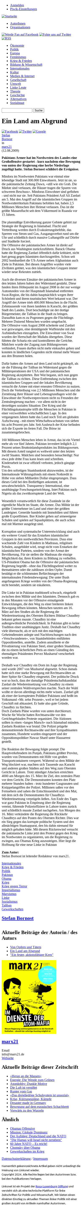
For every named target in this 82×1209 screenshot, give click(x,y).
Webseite (8, 1058)
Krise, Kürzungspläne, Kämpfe (31, 1099)
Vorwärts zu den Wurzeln (27, 1110)
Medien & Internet (22, 76)
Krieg (5, 882)
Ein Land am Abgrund (25, 951)
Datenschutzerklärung (16, 1158)
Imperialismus (11, 890)
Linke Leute (18, 87)
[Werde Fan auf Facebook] (20, 34)
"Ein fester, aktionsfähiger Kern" (31, 955)
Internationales (19, 68)
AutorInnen (17, 23)
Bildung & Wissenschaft (26, 64)
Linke (5, 897)
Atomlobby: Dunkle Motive (28, 1084)
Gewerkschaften (12, 909)
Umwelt (15, 83)
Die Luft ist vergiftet (23, 1087)
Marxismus (9, 894)
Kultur (14, 72)
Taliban (7, 905)
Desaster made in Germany (28, 1103)
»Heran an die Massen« (25, 1076)
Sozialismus (9, 901)
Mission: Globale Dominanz (29, 1132)
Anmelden (17, 5)
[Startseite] (9, 16)
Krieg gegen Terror (14, 886)
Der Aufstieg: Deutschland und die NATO (38, 1136)
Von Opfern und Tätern (25, 947)
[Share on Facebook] (10, 131)
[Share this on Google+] (39, 131)
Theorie (15, 91)
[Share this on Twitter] (25, 131)
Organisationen (20, 27)
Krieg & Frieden (21, 61)
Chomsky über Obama (25, 1147)
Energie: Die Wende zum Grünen (32, 1080)
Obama (6, 878)
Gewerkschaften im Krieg (27, 1151)
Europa (15, 53)
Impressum (40, 1158)
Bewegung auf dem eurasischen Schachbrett (39, 1106)
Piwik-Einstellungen (23, 9)
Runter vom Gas (21, 1091)
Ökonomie (17, 45)
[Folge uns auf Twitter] (55, 34)
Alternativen (18, 99)
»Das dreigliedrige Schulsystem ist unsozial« (39, 1095)
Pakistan (7, 875)
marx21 (7, 146)
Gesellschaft (18, 80)
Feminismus (18, 57)
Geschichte (17, 95)
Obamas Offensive (22, 1128)
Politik (14, 49)
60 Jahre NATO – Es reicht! (28, 1144)
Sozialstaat (17, 103)
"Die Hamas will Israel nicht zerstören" (36, 1140)
